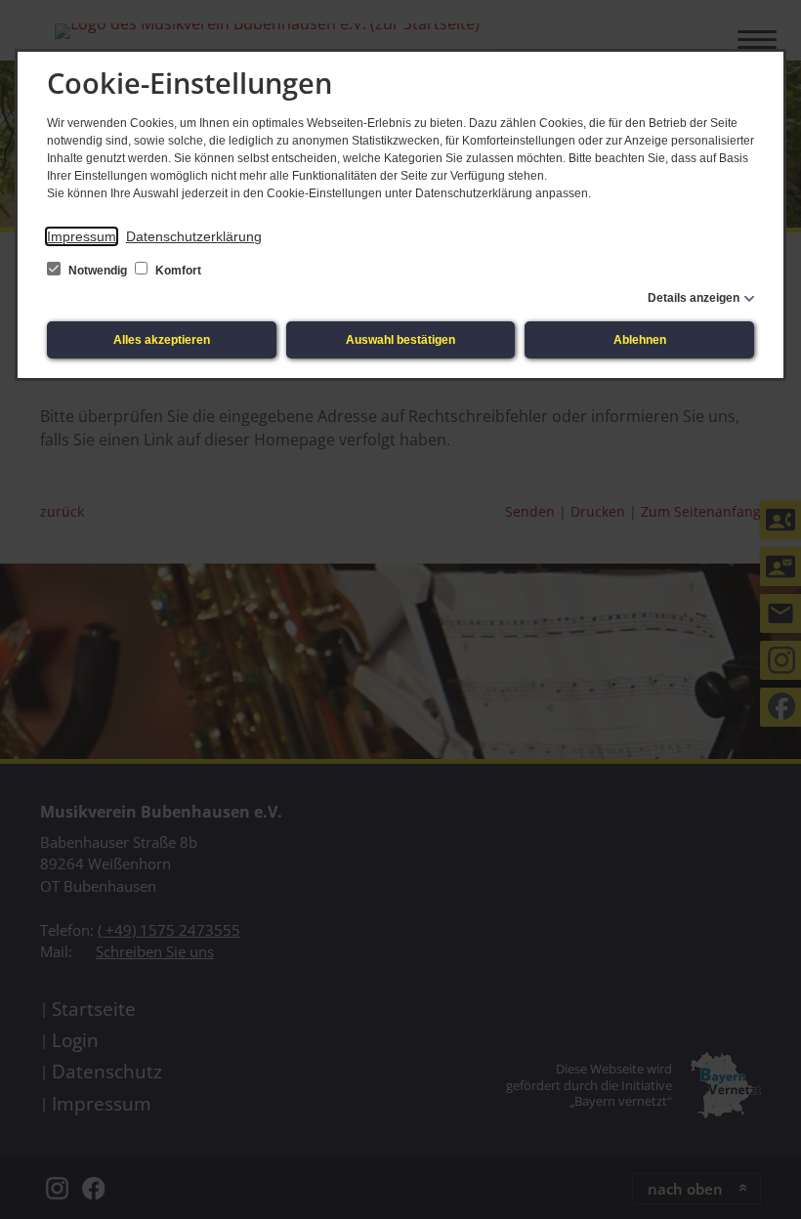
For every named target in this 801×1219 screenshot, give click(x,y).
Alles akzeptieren (161, 340)
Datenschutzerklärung (194, 236)
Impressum (81, 236)
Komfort (176, 270)
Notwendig (97, 270)
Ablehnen (639, 340)
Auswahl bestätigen (400, 340)
